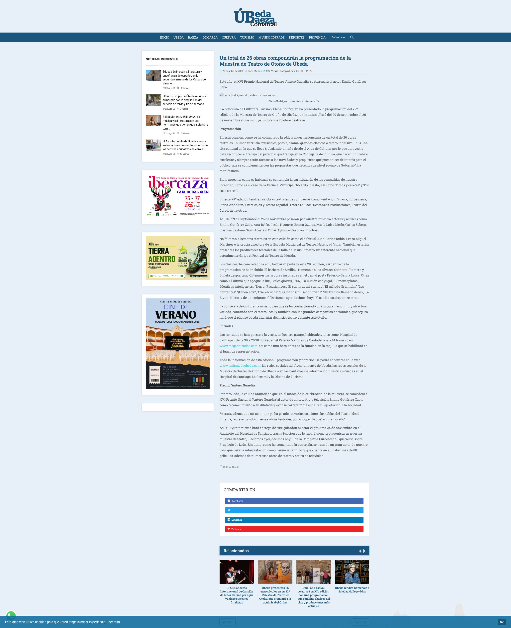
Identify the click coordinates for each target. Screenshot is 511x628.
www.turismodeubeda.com (240, 365)
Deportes (297, 37)
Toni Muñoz (255, 70)
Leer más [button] (113, 622)
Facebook (237, 500)
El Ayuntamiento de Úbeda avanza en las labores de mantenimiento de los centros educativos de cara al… (185, 145)
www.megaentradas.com (238, 346)
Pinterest (236, 529)
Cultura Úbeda (231, 467)
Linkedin (236, 519)
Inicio (164, 37)
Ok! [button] (502, 622)
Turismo (247, 37)
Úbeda (178, 37)
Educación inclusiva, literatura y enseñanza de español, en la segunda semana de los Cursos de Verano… (184, 77)
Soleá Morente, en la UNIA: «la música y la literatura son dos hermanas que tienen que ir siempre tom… (185, 122)
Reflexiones (338, 37)
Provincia (317, 37)
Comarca (210, 37)
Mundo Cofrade (271, 37)
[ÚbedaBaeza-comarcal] (255, 16)
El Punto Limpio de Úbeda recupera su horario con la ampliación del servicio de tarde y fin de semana (185, 100)
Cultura (229, 37)
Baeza (193, 37)
